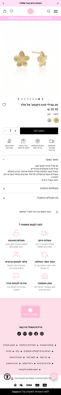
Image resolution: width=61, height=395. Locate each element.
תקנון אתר (30, 357)
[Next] (3, 3)
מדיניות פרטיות (43, 363)
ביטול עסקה (27, 363)
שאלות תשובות (46, 345)
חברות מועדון (12, 363)
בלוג (17, 351)
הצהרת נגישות (15, 357)
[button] (48, 11)
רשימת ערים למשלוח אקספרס (37, 351)
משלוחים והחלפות (27, 345)
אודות (8, 351)
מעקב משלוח (9, 345)
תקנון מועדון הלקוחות (28, 369)
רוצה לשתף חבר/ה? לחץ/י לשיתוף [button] (35, 211)
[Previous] (57, 3)
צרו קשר (43, 357)
